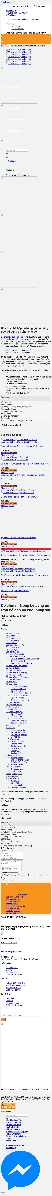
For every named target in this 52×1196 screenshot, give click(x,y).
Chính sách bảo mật (14, 974)
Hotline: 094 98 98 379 (15, 983)
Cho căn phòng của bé (15, 654)
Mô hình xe (10, 728)
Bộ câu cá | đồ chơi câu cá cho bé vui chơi (18, 537)
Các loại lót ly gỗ (13, 647)
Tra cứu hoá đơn (12, 1003)
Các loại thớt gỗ (12, 652)
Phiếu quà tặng (17, 771)
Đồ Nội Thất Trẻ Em (14, 705)
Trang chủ (5, 45)
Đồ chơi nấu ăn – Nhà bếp (16, 672)
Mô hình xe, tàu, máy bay (16, 730)
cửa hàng (11, 10)
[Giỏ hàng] (11, 15)
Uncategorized (12, 776)
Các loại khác (11, 642)
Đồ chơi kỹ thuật (12, 668)
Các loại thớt (16, 753)
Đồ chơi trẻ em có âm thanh (17, 677)
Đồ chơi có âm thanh (19, 686)
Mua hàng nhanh (7, 455)
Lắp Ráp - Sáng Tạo (14, 711)
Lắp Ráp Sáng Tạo (14, 65)
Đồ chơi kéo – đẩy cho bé (16, 665)
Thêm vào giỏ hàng (9, 453)
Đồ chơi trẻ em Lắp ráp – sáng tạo (25, 659)
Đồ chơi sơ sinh (17, 698)
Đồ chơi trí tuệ (11, 682)
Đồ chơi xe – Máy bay (20, 700)
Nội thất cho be (12, 755)
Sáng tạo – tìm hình (19, 723)
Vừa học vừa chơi (13, 778)
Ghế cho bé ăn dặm (19, 762)
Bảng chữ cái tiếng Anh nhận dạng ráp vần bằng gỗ (22, 446)
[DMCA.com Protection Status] (8, 1109)
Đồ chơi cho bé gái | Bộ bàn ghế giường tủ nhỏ (20, 497)
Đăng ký (9, 1001)
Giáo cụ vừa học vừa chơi (21, 663)
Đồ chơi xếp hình (13, 702)
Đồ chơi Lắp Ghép (13, 670)
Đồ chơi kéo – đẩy (18, 688)
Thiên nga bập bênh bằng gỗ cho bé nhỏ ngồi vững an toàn (25, 555)
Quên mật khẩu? (17, 28)
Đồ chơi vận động (18, 45)
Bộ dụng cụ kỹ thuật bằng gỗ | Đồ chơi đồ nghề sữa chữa (25, 464)
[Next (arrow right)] (4, 1194)
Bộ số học (15, 783)
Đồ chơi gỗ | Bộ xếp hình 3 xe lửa (15, 590)
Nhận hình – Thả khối (19, 721)
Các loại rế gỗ (11, 649)
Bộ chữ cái (10, 636)
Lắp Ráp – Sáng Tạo (14, 897)
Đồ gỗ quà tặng (17, 769)
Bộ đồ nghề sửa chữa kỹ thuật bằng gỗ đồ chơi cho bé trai (25, 575)
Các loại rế (15, 751)
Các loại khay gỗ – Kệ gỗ (16, 645)
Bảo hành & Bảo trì (13, 987)
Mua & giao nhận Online (16, 985)
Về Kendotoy (12, 967)
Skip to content (7, 2)
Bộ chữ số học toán (14, 638)
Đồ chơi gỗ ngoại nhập (15, 656)
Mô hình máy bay (13, 725)
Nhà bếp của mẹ (12, 739)
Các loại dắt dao (12, 640)
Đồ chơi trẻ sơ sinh (14, 679)
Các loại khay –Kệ (18, 746)
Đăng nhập (10, 24)
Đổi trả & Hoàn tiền (14, 990)
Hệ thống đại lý (12, 972)
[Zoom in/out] (4, 1192)
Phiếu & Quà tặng (13, 767)
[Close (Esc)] (2, 1192)
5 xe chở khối (6, 479)
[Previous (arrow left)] (2, 1194)
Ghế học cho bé (12, 707)
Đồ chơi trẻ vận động (19, 661)
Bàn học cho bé (12, 633)
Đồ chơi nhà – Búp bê (36, 45)
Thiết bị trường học (14, 774)
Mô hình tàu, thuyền (19, 734)
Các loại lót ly (16, 748)
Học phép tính (11, 709)
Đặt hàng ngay (7, 880)
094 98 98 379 (21, 13)
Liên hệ (9, 970)
